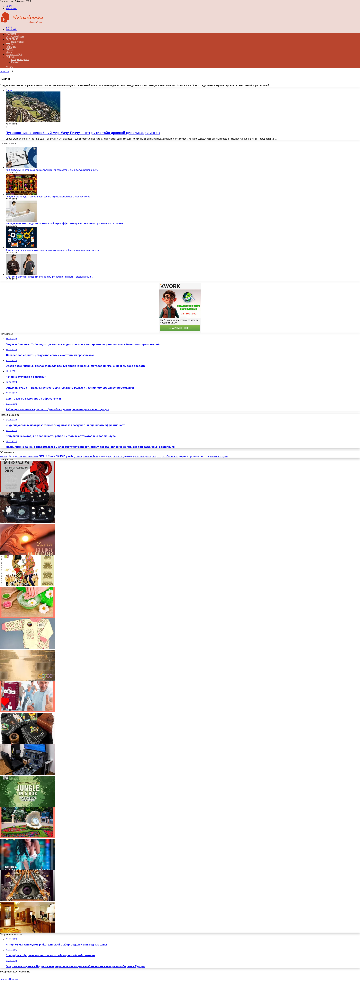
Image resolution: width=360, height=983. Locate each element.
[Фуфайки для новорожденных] (27, 648)
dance (12, 456)
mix (52, 456)
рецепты (224, 457)
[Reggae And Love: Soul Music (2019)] (27, 585)
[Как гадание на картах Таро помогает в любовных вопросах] (27, 743)
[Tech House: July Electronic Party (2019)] (27, 680)
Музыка (15, 62)
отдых (183, 456)
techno (93, 456)
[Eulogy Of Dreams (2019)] (27, 554)
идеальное (138, 456)
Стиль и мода (14, 54)
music (61, 456)
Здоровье (12, 39)
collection (3, 457)
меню (154, 457)
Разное (10, 57)
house (44, 456)
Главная (4, 71)
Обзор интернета (20, 59)
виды (110, 457)
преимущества (199, 456)
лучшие (147, 457)
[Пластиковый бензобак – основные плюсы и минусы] (27, 522)
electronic (34, 457)
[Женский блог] (22, 22)
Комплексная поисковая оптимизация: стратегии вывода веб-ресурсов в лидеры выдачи (52, 250)
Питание (11, 47)
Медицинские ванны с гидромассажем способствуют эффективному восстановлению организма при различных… (65, 223)
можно (159, 457)
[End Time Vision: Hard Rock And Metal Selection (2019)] (27, 491)
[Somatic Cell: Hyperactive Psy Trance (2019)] (27, 900)
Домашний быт (15, 37)
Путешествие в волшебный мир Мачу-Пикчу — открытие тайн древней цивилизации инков (83, 133)
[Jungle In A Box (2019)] (27, 806)
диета (127, 456)
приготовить (215, 457)
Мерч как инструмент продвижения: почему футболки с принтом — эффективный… (49, 277)
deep (19, 457)
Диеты (10, 49)
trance (103, 456)
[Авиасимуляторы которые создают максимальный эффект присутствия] (27, 774)
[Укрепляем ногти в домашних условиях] (27, 617)
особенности (170, 456)
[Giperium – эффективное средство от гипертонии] (27, 711)
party (70, 456)
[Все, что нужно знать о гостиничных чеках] (27, 932)
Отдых (9, 44)
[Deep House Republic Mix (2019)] (27, 869)
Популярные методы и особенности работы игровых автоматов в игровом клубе (48, 196)
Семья (10, 52)
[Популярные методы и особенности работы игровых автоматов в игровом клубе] (21, 194)
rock (79, 456)
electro (26, 456)
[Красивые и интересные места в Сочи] (27, 837)
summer (86, 457)
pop (75, 457)
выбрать (118, 456)
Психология (17, 42)
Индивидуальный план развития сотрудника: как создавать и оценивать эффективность (52, 170)
